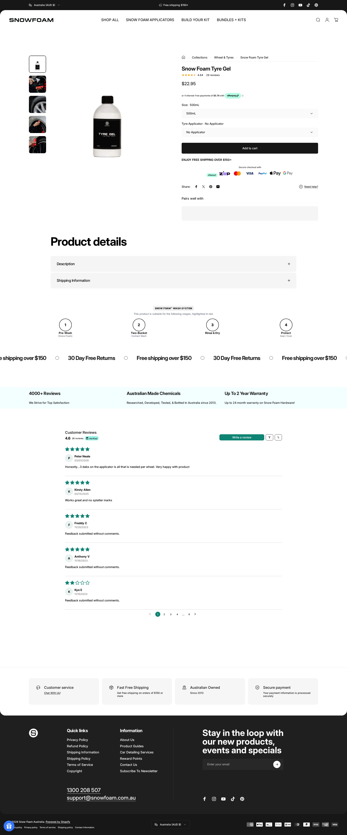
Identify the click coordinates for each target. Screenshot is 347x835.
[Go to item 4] (37, 124)
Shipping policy (65, 827)
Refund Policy (77, 746)
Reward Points (131, 758)
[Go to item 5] (37, 144)
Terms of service (48, 827)
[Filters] (269, 437)
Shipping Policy (78, 758)
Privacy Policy (77, 740)
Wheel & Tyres (224, 57)
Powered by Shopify (58, 821)
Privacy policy (30, 827)
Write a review (241, 437)
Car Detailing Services (137, 752)
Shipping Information (83, 752)
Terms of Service (80, 765)
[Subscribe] (276, 764)
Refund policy (15, 827)
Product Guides (132, 746)
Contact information (84, 827)
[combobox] (44, 5)
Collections (199, 57)
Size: (190, 105)
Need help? (311, 186)
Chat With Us (52, 692)
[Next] (156, 122)
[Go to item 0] (37, 64)
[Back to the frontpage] (183, 57)
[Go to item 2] (37, 84)
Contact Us (128, 765)
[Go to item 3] (37, 104)
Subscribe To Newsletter (139, 771)
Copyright (74, 771)
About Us (127, 740)
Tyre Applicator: (203, 123)
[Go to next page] (196, 614)
